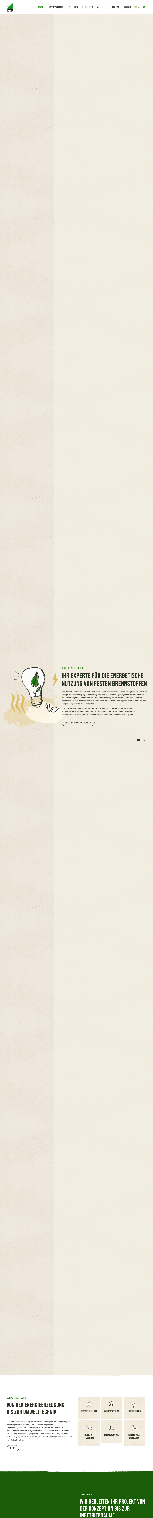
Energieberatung (111, 1434)
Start (40, 7)
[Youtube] (138, 740)
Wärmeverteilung (111, 1411)
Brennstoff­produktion (89, 1436)
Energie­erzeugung (89, 1411)
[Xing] (144, 740)
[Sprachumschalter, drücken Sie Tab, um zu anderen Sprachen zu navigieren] (136, 7)
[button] (144, 7)
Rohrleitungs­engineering (134, 1436)
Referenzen (87, 7)
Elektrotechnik (134, 1411)
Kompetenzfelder (56, 7)
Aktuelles (102, 7)
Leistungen (73, 7)
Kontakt (127, 7)
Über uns (115, 7)
